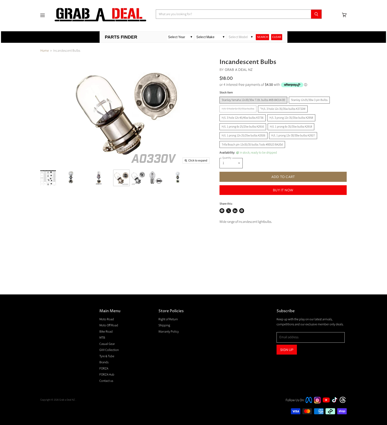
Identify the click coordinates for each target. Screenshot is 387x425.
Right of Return (168, 319)
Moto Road (106, 319)
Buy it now (283, 190)
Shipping (164, 325)
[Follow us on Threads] (344, 402)
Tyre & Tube (106, 356)
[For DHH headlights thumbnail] (156, 178)
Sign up (286, 350)
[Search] (316, 14)
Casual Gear (107, 344)
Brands (103, 362)
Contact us (106, 381)
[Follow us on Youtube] (327, 406)
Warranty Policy (168, 331)
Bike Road (106, 331)
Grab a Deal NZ (239, 69)
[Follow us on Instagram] (317, 402)
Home (44, 51)
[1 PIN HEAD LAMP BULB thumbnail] (121, 178)
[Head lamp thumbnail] (48, 178)
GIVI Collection (109, 350)
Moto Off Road (108, 325)
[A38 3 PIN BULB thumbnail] (178, 178)
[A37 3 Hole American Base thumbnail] (70, 178)
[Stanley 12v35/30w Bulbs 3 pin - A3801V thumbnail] (98, 178)
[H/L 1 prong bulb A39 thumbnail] (139, 178)
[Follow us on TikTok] (336, 402)
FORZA (103, 368)
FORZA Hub (106, 374)
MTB (102, 337)
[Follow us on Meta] (309, 403)
